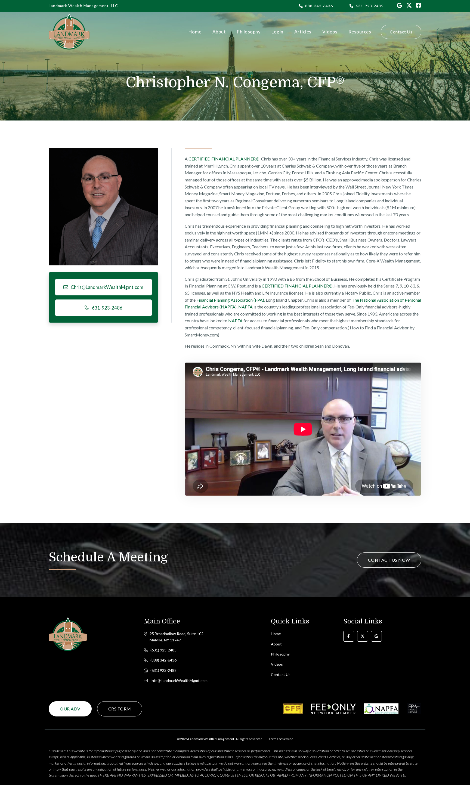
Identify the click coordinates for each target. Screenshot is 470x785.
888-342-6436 (319, 6)
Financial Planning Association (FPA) (230, 299)
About (276, 644)
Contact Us (401, 31)
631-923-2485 (370, 6)
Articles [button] (302, 32)
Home (195, 32)
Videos (330, 32)
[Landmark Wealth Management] (69, 32)
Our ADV (70, 708)
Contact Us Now (389, 560)
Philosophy (249, 32)
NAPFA (228, 306)
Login (277, 32)
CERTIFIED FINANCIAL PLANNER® (223, 158)
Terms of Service (281, 739)
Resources (359, 32)
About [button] (219, 32)
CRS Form (119, 708)
